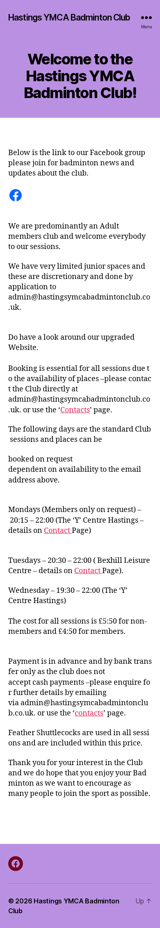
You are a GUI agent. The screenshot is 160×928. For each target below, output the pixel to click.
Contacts (75, 410)
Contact (58, 530)
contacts (89, 713)
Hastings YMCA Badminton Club (69, 17)
